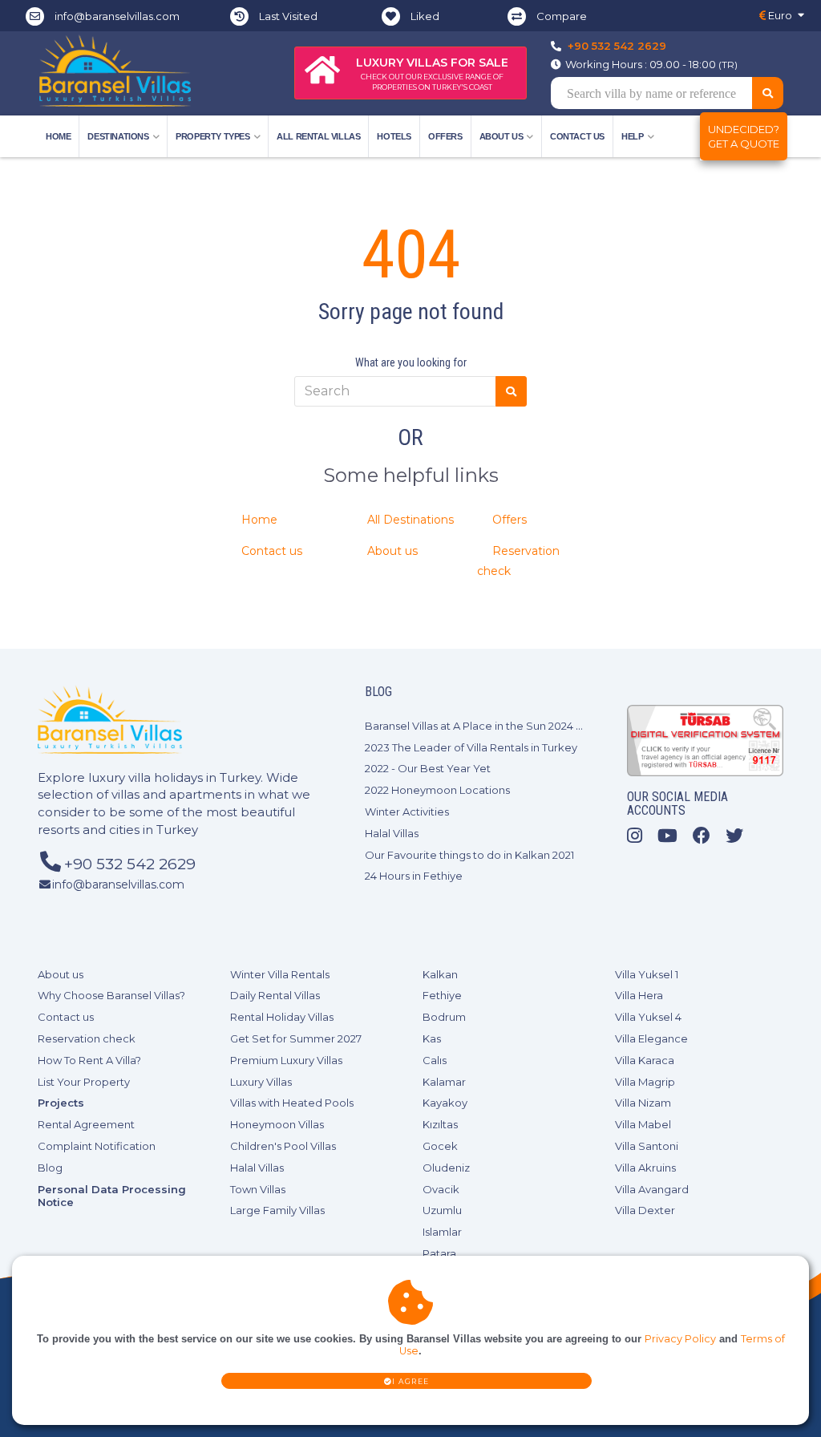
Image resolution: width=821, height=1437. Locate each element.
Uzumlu (442, 1210)
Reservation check (86, 1038)
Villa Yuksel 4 (648, 1016)
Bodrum (444, 1016)
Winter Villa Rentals (280, 974)
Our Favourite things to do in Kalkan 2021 (469, 854)
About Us (501, 136)
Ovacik (441, 1189)
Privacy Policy (680, 1339)
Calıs (435, 1060)
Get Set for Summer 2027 (296, 1038)
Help (632, 136)
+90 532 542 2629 (617, 45)
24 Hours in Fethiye (414, 875)
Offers (445, 136)
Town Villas (257, 1189)
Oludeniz (446, 1167)
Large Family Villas (277, 1210)
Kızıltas (440, 1124)
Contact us (577, 136)
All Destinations (410, 519)
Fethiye (442, 995)
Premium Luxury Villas (286, 1060)
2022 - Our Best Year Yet (428, 768)
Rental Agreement (86, 1124)
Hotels (394, 136)
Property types (212, 136)
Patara (439, 1253)
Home (58, 136)
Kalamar (444, 1081)
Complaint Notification (97, 1145)
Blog (50, 1167)
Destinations (117, 136)
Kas (432, 1038)
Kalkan (440, 974)
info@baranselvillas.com (117, 16)
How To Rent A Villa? (89, 1060)
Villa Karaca (644, 1060)
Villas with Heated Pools (292, 1102)
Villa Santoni (646, 1145)
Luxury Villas (261, 1081)
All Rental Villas (318, 136)
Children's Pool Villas (283, 1145)
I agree (411, 1381)
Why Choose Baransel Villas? (111, 995)
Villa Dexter (645, 1210)
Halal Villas (392, 833)
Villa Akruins (645, 1167)
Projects (61, 1102)
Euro (779, 15)
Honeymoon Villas (277, 1124)
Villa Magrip (645, 1081)
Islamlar (442, 1231)
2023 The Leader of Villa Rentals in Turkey (471, 747)
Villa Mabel (643, 1124)
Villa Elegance (651, 1038)
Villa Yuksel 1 (646, 974)
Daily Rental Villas (275, 995)
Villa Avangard (652, 1189)
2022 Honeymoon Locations (437, 789)
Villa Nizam (643, 1102)
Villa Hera (639, 995)
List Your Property (84, 1081)
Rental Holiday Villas (282, 1016)
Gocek (440, 1145)
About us (392, 551)
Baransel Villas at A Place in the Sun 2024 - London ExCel (509, 725)
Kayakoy (445, 1102)
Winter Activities (407, 811)
